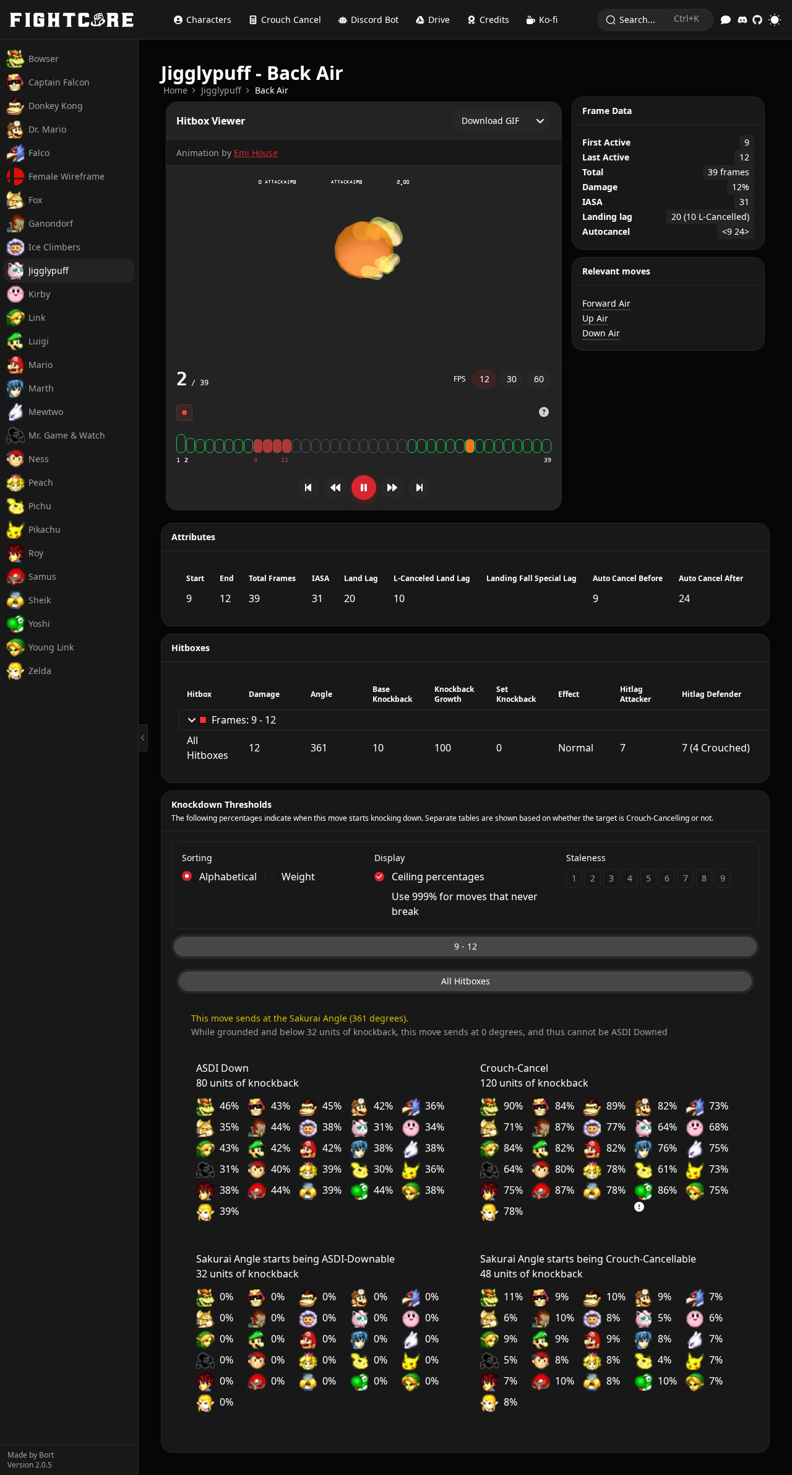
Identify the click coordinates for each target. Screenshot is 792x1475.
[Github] (757, 20)
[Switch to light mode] (774, 20)
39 (547, 460)
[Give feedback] (726, 20)
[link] (175, 90)
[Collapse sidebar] (143, 737)
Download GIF (490, 120)
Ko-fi (548, 19)
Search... (659, 18)
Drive (439, 19)
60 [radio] (539, 379)
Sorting (197, 858)
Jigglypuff (221, 90)
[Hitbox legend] (543, 412)
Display (389, 858)
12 (284, 460)
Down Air (601, 333)
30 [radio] (512, 379)
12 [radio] (484, 379)
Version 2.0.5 (29, 1465)
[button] (543, 413)
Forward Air (606, 303)
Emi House (256, 153)
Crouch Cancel (291, 19)
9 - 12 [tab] (465, 946)
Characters (208, 19)
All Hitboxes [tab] (465, 981)
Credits (494, 19)
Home (175, 90)
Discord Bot (374, 19)
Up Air (595, 318)
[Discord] (742, 20)
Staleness (586, 858)
